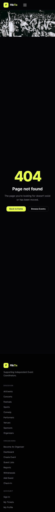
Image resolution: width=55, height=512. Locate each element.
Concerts (8, 396)
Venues (7, 422)
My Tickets (9, 502)
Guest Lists (9, 462)
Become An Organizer (14, 447)
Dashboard (9, 452)
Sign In (7, 497)
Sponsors (8, 428)
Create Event (10, 457)
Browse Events (38, 209)
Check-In (8, 483)
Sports (7, 407)
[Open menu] (25, 5)
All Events (8, 391)
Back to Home (16, 209)
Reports (7, 467)
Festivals (8, 402)
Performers (9, 417)
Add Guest (8, 478)
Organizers (9, 433)
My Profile (8, 507)
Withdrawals (9, 473)
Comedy (7, 412)
